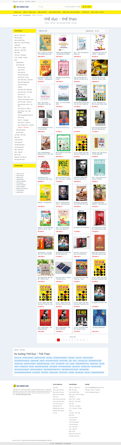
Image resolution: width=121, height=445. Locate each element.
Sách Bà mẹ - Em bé (23, 77)
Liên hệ (33, 1)
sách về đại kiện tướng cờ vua (52, 369)
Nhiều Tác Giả (20, 173)
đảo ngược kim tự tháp (95, 360)
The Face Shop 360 (31, 440)
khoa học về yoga (96, 366)
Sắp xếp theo (89, 31)
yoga (70, 360)
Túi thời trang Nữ (19, 147)
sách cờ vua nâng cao (36, 369)
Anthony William (20, 186)
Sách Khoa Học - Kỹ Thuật (25, 92)
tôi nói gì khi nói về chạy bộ (22, 360)
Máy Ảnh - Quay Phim (20, 50)
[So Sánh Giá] (21, 386)
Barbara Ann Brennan (22, 188)
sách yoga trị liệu (84, 369)
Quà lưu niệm (19, 132)
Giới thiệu (27, 1)
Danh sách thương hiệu (59, 399)
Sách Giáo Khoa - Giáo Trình (25, 79)
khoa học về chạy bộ (29, 363)
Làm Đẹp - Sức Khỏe (20, 134)
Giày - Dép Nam (18, 149)
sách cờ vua (18, 357)
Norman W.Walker (21, 181)
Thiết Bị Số (85, 12)
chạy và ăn (79, 357)
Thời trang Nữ (18, 142)
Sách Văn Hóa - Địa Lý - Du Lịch (25, 105)
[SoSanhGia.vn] (21, 7)
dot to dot (87, 372)
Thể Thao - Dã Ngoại (20, 55)
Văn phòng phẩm (20, 130)
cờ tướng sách (23, 366)
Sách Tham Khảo (22, 84)
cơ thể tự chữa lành (28, 357)
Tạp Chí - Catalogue (23, 120)
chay (67, 363)
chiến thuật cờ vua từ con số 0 (70, 369)
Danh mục (21, 1)
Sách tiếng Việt (26, 15)
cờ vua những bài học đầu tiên (23, 372)
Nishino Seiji (19, 177)
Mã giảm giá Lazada (58, 408)
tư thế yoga (71, 357)
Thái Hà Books (20, 190)
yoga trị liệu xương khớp (41, 366)
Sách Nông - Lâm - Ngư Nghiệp (24, 111)
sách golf (71, 372)
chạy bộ (42, 360)
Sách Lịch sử (21, 94)
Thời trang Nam (18, 139)
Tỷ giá (23, 440)
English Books (20, 62)
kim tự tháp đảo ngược (65, 366)
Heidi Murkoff (20, 179)
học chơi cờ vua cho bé (52, 360)
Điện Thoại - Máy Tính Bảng (71, 12)
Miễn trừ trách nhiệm (58, 394)
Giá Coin (49, 440)
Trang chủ (15, 1)
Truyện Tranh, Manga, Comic (25, 99)
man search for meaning (59, 357)
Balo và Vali (17, 154)
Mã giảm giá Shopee (58, 410)
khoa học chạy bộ (88, 357)
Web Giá (44, 440)
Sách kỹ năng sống (23, 74)
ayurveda (101, 363)
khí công (31, 366)
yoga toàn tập (34, 360)
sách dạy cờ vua (82, 360)
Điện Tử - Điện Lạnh (29, 12)
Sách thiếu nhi (21, 72)
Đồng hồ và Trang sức (20, 157)
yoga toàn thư (76, 366)
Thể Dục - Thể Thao (23, 127)
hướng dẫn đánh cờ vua (82, 363)
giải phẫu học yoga (40, 357)
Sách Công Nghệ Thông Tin (25, 115)
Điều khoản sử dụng (58, 392)
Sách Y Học (21, 117)
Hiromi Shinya (20, 175)
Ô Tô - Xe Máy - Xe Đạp (20, 57)
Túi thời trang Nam (19, 144)
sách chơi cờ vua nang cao (22, 369)
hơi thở (16, 366)
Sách (20, 15)
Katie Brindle (19, 192)
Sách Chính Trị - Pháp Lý (24, 108)
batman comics (54, 372)
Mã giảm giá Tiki (57, 406)
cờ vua (52, 363)
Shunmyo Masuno (21, 184)
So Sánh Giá (67, 443)
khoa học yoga (19, 363)
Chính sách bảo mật (58, 390)
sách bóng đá (53, 366)
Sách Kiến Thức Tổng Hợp (25, 89)
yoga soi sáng (94, 363)
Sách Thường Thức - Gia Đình (26, 125)
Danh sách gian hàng (58, 401)
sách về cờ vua (63, 372)
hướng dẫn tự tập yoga (43, 363)
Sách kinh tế (21, 70)
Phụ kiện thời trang (19, 159)
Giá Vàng (39, 440)
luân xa (75, 360)
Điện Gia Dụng (42, 12)
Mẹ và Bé (17, 52)
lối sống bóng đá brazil (98, 372)
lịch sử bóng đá (60, 363)
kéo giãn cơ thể (85, 366)
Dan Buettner (19, 183)
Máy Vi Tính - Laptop (97, 12)
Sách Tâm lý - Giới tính (24, 122)
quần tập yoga (79, 372)
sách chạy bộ (36, 372)
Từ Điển (20, 87)
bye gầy (72, 363)
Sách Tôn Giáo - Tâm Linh (25, 102)
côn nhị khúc (44, 372)
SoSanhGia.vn (59, 443)
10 (83, 340)
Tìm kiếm (87, 7)
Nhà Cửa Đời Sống (54, 12)
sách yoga (49, 357)
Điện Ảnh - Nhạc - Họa (24, 97)
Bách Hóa (17, 137)
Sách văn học (21, 67)
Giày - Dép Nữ (18, 152)
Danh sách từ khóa (58, 403)
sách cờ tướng (63, 360)
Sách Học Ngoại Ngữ (23, 82)
